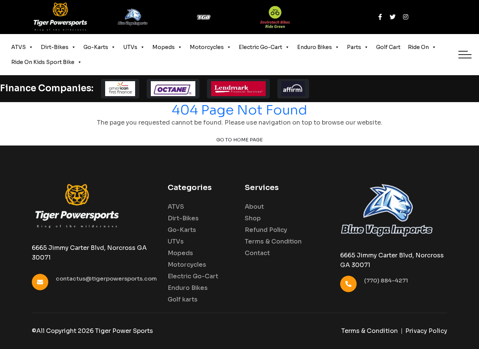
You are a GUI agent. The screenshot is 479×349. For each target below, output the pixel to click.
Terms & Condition (273, 242)
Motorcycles (207, 47)
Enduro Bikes (314, 47)
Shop (253, 218)
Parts (354, 47)
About (254, 207)
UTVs (130, 47)
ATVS (18, 47)
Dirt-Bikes (54, 47)
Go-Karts (95, 47)
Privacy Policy (426, 331)
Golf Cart (388, 47)
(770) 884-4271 (386, 280)
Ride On (418, 47)
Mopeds (163, 47)
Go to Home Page (239, 140)
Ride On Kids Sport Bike (42, 62)
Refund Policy (266, 230)
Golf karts (183, 300)
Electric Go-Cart (260, 47)
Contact (257, 253)
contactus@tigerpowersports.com (106, 278)
